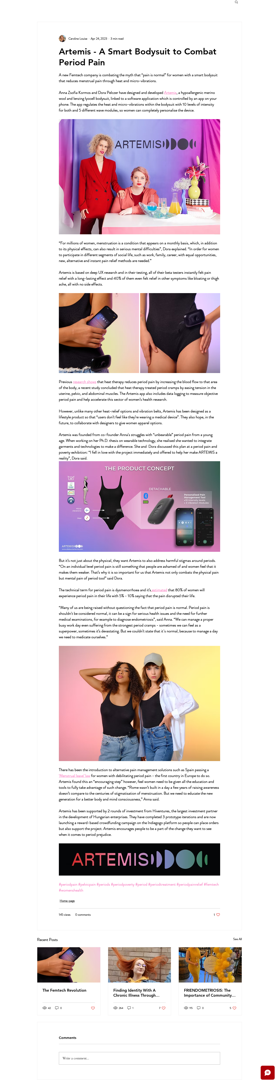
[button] (236, 1)
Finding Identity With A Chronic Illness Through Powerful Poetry (134, 993)
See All (237, 939)
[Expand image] (99, 333)
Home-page (67, 900)
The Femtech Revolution (64, 990)
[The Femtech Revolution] (68, 965)
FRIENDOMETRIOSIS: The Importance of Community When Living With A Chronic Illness (209, 993)
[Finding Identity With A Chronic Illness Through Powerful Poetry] (139, 965)
